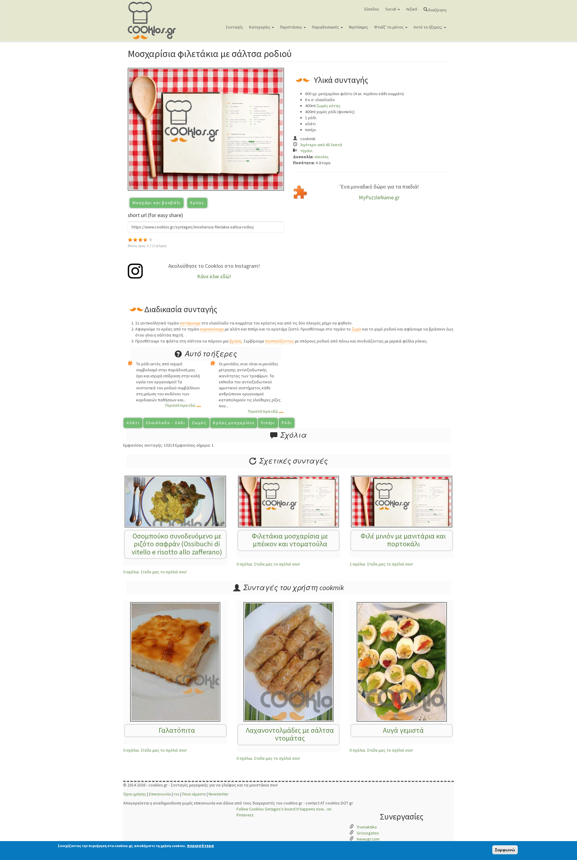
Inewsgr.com (368, 839)
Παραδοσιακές (326, 27)
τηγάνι (306, 150)
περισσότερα (200, 845)
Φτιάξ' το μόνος (389, 27)
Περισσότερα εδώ (180, 405)
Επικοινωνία (160, 794)
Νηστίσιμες (358, 27)
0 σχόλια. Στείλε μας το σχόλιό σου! (155, 572)
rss (176, 794)
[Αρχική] (154, 20)
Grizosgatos (368, 833)
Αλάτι (133, 422)
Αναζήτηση (437, 9)
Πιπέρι (268, 422)
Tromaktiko (367, 827)
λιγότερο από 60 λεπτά (321, 144)
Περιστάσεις (291, 27)
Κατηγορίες (260, 27)
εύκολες (321, 156)
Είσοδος (372, 9)
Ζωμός (199, 422)
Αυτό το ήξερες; (428, 27)
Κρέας (197, 202)
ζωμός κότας (328, 105)
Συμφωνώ (505, 849)
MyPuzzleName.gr (379, 197)
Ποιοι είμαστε (194, 794)
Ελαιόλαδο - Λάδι (165, 422)
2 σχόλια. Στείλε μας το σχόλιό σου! (381, 564)
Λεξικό (411, 9)
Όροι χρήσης (134, 794)
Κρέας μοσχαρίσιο (233, 422)
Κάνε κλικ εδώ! (214, 276)
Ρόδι (287, 422)
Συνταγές (234, 27)
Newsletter (219, 794)
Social (391, 9)
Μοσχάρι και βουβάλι (157, 202)
